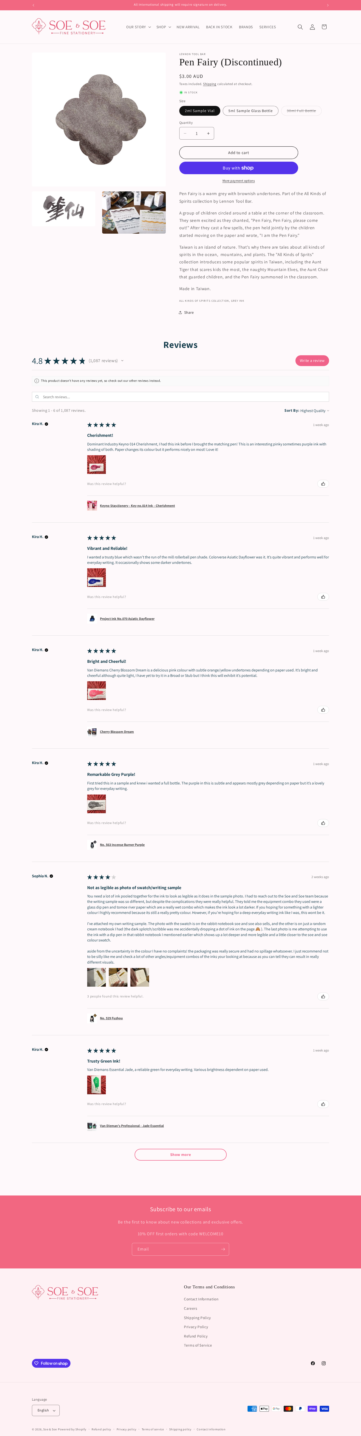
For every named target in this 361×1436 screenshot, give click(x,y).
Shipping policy (180, 1429)
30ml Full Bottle (304, 112)
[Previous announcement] (33, 5)
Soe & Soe (50, 1429)
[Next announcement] (327, 5)
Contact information (211, 1429)
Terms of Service (198, 1345)
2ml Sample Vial (200, 110)
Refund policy (101, 1429)
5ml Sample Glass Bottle (250, 110)
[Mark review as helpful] (323, 484)
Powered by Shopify (72, 1429)
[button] (138, 27)
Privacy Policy (196, 1326)
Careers (190, 1308)
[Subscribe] (223, 1249)
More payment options (238, 181)
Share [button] (189, 312)
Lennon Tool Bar (192, 54)
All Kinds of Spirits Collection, (204, 300)
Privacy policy (127, 1429)
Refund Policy (196, 1336)
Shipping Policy (197, 1317)
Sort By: (291, 410)
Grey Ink (237, 300)
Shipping (209, 84)
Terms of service (153, 1429)
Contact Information (201, 1298)
